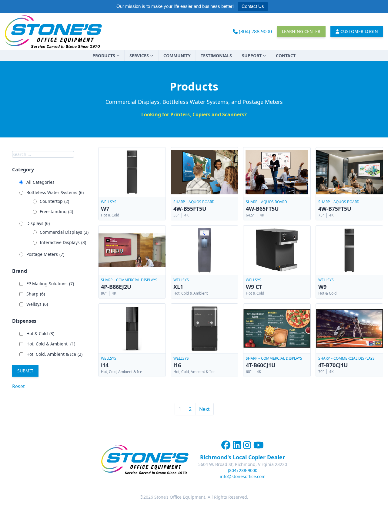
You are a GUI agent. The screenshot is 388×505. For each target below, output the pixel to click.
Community (177, 55)
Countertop (54, 201)
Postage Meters (45, 254)
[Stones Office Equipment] (53, 31)
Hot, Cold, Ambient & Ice (54, 354)
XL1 (178, 286)
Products (103, 55)
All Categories (40, 182)
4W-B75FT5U (334, 208)
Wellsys (37, 304)
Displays (38, 223)
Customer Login (358, 31)
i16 (177, 365)
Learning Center (301, 31)
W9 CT (254, 286)
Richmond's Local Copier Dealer (242, 457)
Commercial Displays (64, 232)
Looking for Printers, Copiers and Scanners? (194, 114)
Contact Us (253, 6)
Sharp (35, 294)
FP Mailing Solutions (50, 283)
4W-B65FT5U (262, 208)
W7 (105, 208)
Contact (286, 55)
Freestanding (56, 211)
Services (139, 55)
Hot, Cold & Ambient (50, 344)
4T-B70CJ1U (333, 365)
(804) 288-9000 (255, 31)
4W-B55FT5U (189, 208)
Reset (18, 386)
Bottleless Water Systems (55, 192)
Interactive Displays (63, 242)
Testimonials (216, 55)
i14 (105, 365)
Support (252, 55)
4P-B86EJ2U (116, 286)
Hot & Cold (40, 333)
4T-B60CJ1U (261, 365)
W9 (322, 286)
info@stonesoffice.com (243, 476)
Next (204, 409)
